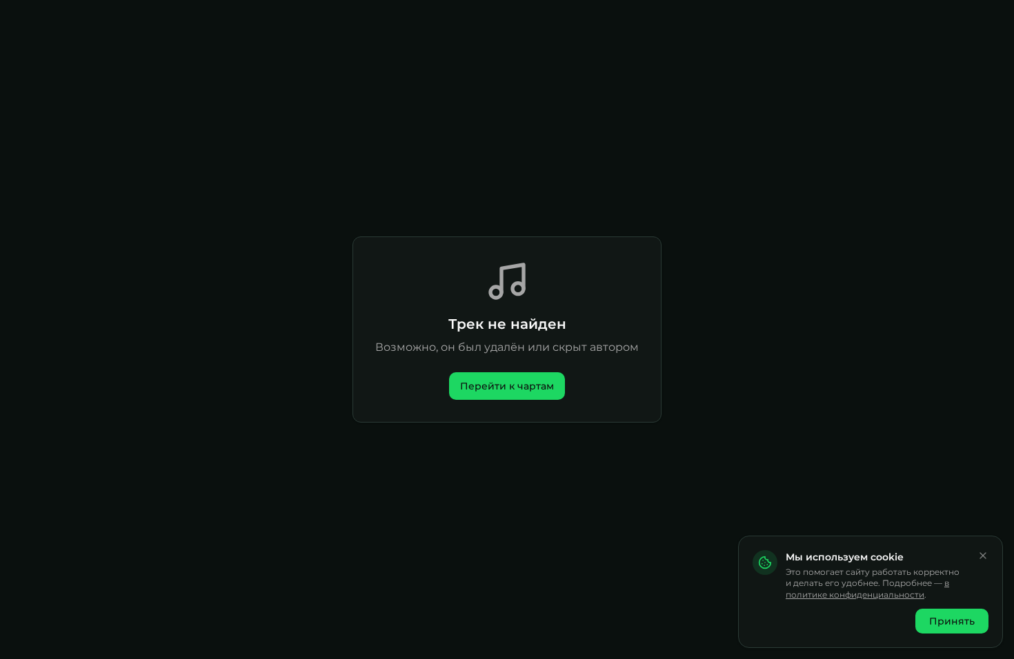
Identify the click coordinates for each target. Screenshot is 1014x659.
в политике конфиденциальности (867, 589)
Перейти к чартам (507, 386)
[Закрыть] (983, 555)
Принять (952, 621)
